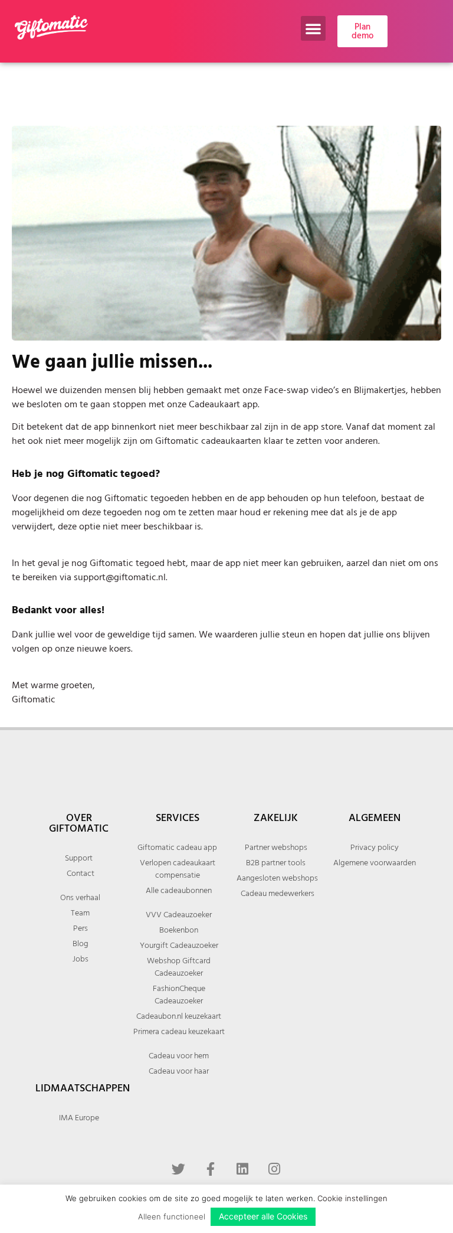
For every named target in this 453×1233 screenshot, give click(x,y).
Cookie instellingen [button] (352, 1198)
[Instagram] (274, 1168)
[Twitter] (178, 1168)
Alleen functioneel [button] (171, 1216)
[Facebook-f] (210, 1168)
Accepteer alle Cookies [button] (263, 1216)
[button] (313, 28)
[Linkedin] (242, 1168)
